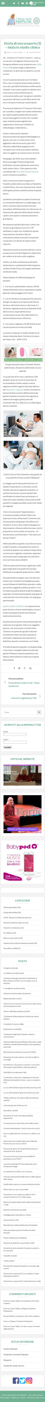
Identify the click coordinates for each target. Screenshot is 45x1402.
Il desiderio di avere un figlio (14, 1024)
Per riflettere (8, 933)
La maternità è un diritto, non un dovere (18, 1172)
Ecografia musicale (10, 1256)
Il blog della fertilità (11, 912)
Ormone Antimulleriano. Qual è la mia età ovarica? (22, 1128)
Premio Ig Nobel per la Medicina (15, 1238)
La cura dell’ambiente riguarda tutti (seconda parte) (22, 1088)
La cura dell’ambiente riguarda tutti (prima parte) (21, 1093)
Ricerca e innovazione (11, 938)
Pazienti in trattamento (12, 928)
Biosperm (7, 1360)
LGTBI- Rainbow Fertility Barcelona (16, 918)
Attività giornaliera (10, 907)
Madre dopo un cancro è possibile (16, 1189)
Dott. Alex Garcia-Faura (26, 171)
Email (6, 740)
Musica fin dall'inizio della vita (14, 923)
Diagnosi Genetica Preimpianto (21, 1321)
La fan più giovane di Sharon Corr (16, 1105)
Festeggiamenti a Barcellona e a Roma (17, 1215)
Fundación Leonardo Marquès (16, 1354)
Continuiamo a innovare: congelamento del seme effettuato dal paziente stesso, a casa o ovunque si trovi (22, 1079)
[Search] (39, 712)
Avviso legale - (5, 1398)
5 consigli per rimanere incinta (14, 988)
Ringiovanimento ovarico (13, 999)
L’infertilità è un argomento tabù (15, 1072)
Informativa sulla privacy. (36, 1398)
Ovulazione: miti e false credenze (27, 1316)
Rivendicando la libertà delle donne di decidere (21, 1225)
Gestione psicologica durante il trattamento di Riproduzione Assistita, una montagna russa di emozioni (20, 980)
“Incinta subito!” (9, 1261)
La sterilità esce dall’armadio (14, 973)
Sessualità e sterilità (11, 948)
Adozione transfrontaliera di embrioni (17, 993)
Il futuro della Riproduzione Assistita (17, 1011)
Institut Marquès (11, 1349)
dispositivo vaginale (14, 389)
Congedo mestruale (11, 968)
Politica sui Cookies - (19, 1398)
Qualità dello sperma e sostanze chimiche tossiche (22, 1184)
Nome (6, 732)
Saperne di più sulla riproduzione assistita (19, 943)
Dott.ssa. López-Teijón (15, 52)
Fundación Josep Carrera (14, 1366)
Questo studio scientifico (13, 606)
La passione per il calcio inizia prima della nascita (21, 1123)
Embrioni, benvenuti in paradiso (15, 1210)
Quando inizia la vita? (11, 1220)
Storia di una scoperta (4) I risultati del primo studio (22, 1281)
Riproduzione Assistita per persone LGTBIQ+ (20, 1052)
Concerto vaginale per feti (23, 698)
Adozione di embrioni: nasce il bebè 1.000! (19, 1243)
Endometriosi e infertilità (12, 1029)
